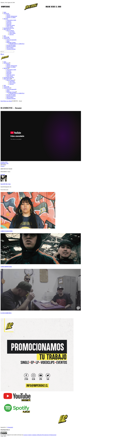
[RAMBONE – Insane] (4, 181)
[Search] (1, 53)
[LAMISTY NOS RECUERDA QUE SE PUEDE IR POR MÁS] (28, 228)
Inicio (2, 101)
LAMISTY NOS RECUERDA (7, 231)
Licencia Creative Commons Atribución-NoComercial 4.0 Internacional (39, 434)
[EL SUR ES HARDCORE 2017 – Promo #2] (41, 310)
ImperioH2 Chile (4, 163)
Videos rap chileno (7, 101)
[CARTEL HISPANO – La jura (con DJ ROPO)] (41, 263)
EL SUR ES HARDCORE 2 (6, 313)
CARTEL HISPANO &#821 (6, 266)
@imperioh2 (10, 427)
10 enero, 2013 (4, 162)
